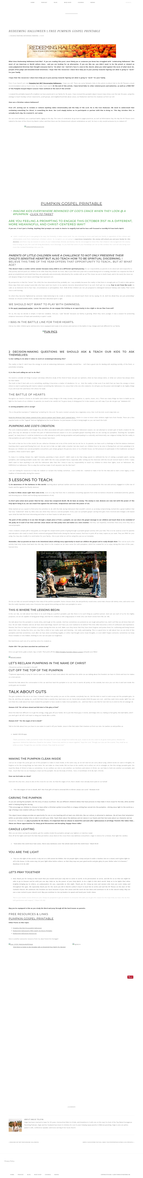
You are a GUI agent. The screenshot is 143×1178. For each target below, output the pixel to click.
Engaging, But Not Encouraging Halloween (27, 928)
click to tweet (41, 214)
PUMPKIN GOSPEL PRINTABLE (71, 203)
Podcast (21, 1174)
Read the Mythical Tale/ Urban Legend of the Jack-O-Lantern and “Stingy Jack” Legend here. (42, 417)
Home (12, 1174)
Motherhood (27, 35)
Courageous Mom (16, 2)
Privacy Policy (9, 1161)
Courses (48, 1174)
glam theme (116, 1174)
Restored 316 (126, 1174)
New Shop (37, 1174)
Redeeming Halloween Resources (25, 933)
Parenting (35, 35)
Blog (29, 1174)
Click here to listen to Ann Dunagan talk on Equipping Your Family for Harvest (39, 947)
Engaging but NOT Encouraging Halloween (45, 83)
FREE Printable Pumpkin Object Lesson (69, 652)
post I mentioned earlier (23, 308)
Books (56, 1174)
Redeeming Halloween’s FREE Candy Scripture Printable (32, 931)
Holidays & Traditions (16, 35)
